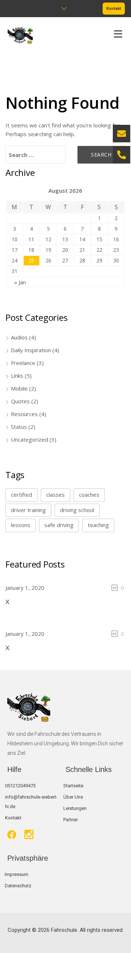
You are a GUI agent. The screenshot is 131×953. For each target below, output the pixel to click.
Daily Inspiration (31, 350)
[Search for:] (35, 155)
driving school (77, 510)
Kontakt (113, 8)
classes (55, 494)
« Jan (20, 282)
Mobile (19, 388)
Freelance (23, 362)
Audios (19, 337)
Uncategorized (29, 439)
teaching (98, 525)
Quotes (20, 401)
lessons (20, 525)
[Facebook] (11, 834)
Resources (24, 414)
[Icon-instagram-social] (28, 834)
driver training (28, 510)
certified (21, 494)
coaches (89, 494)
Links (17, 375)
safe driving (59, 525)
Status (19, 426)
